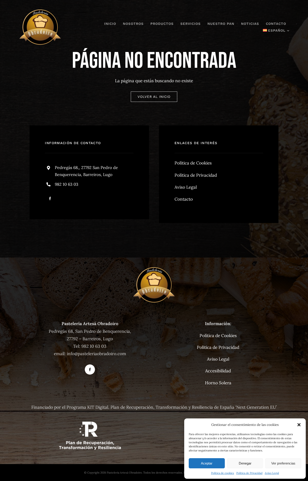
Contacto (184, 199)
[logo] (40, 11)
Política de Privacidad (249, 473)
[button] (299, 424)
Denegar (245, 463)
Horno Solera (218, 382)
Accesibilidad (218, 370)
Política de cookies (222, 473)
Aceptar (206, 463)
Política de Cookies (193, 163)
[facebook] (50, 198)
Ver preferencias (283, 463)
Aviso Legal (272, 473)
